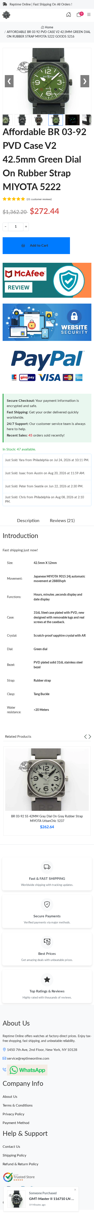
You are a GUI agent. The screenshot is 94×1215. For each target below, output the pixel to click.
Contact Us (11, 1146)
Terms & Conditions (18, 1105)
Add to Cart (39, 245)
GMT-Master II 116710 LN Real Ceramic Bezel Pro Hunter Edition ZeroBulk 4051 (52, 1199)
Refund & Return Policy (20, 1164)
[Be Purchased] (16, 1199)
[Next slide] (89, 736)
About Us (10, 1096)
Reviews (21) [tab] (62, 521)
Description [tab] (28, 521)
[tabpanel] (47, 792)
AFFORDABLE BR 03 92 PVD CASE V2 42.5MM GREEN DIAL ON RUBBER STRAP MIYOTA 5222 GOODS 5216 (49, 34)
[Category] (89, 15)
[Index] (68, 15)
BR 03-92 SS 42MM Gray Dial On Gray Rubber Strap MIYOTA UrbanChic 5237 (47, 819)
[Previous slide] (85, 736)
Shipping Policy (14, 1155)
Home (48, 27)
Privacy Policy (13, 1114)
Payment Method (16, 1123)
